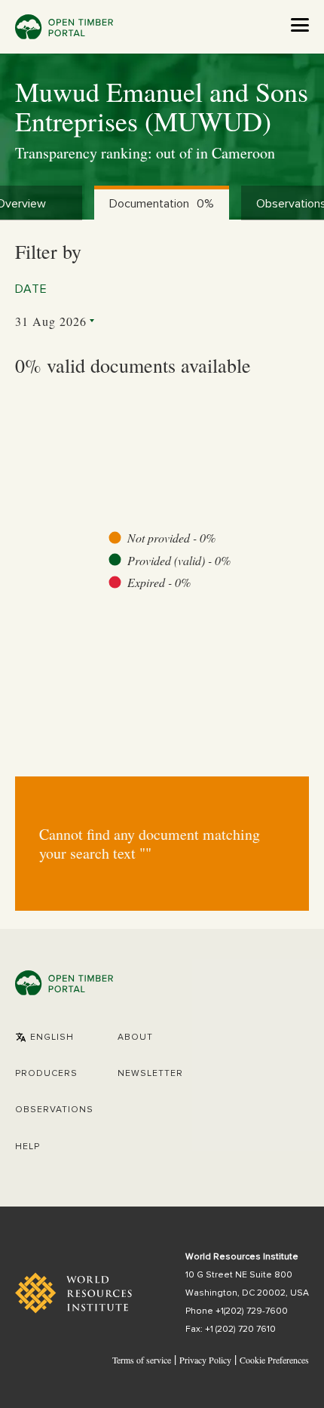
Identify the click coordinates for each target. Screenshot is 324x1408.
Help (27, 1146)
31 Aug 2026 (51, 321)
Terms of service (141, 1360)
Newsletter (150, 1073)
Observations (54, 1109)
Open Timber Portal (64, 26)
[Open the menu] (300, 25)
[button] (44, 1037)
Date (31, 289)
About (135, 1037)
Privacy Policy (205, 1360)
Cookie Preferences (274, 1360)
